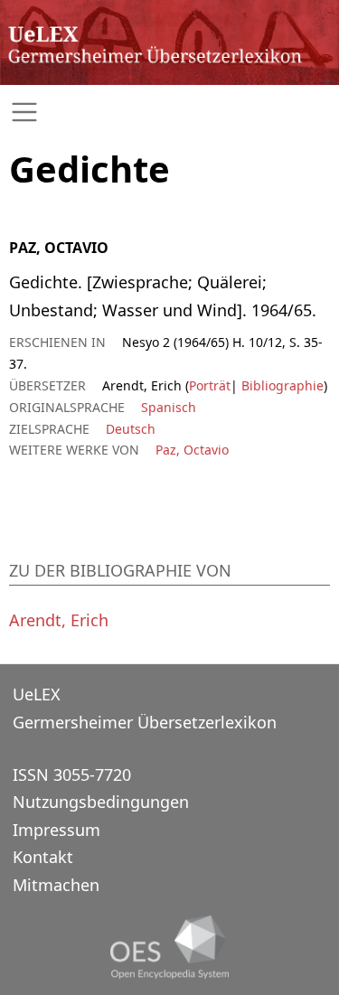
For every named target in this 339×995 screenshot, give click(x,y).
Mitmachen (56, 885)
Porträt (210, 385)
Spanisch (168, 407)
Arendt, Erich (58, 620)
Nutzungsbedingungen (101, 801)
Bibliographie (281, 385)
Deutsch (130, 428)
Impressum (56, 829)
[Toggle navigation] (169, 112)
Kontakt (43, 857)
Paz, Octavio (192, 449)
